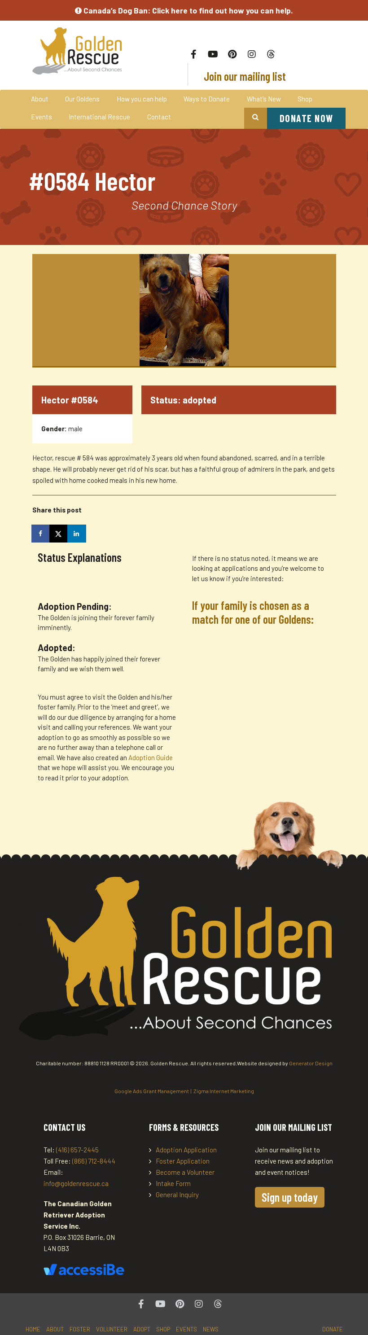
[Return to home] (78, 50)
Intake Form (173, 1183)
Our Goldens (82, 99)
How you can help (142, 99)
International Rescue (99, 117)
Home (33, 1329)
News (211, 1329)
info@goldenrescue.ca (76, 1183)
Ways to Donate (207, 99)
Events (41, 117)
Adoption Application (186, 1150)
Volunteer (111, 1329)
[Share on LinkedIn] (77, 534)
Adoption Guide (150, 757)
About (39, 99)
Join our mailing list (244, 76)
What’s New (264, 99)
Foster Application (183, 1161)
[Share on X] (59, 534)
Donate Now (306, 118)
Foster (80, 1329)
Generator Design (311, 1063)
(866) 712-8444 (93, 1161)
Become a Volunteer (185, 1172)
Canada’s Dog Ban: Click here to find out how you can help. (187, 10)
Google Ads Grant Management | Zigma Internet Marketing (184, 1091)
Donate (332, 1329)
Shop (305, 99)
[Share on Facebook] (41, 534)
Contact (159, 117)
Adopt (141, 1329)
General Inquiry (177, 1195)
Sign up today (290, 1197)
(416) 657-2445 (77, 1150)
